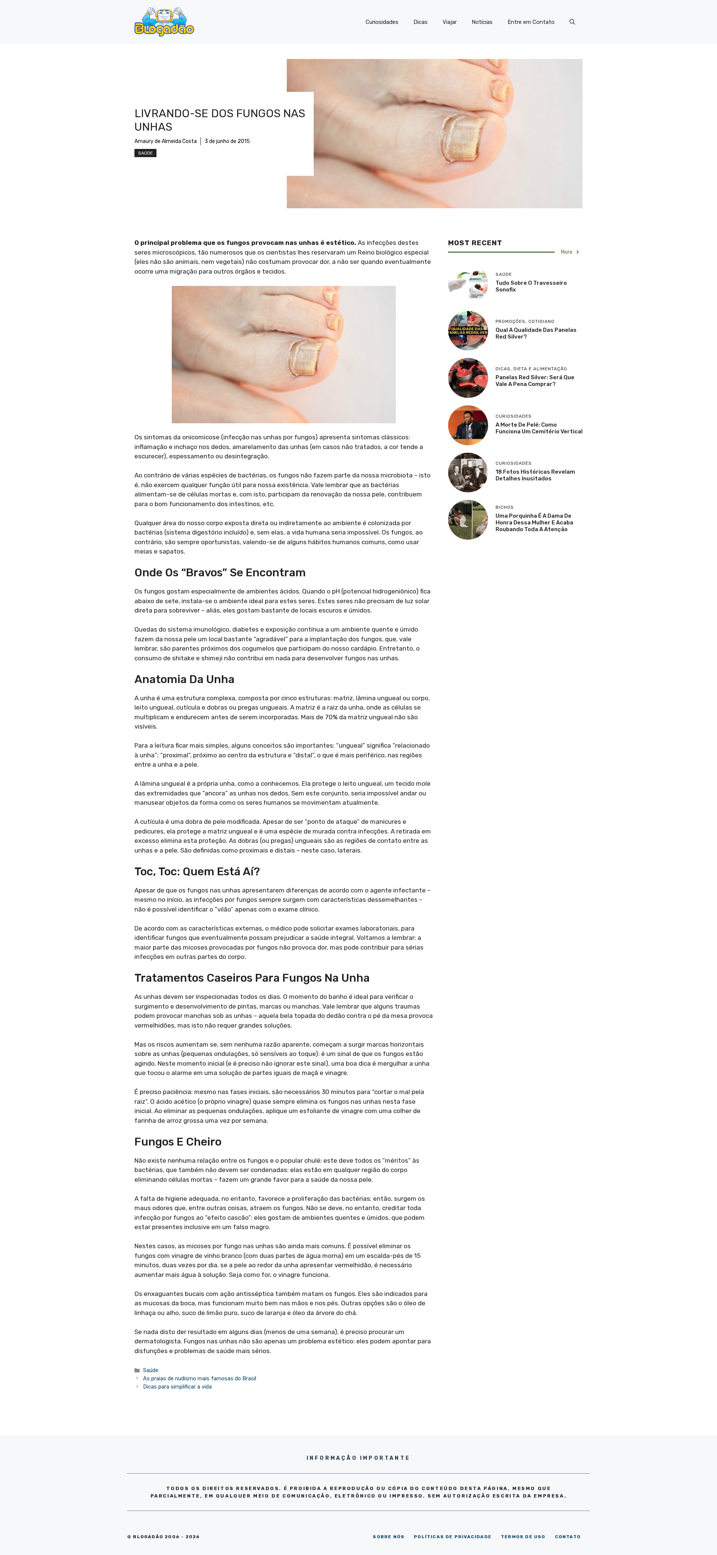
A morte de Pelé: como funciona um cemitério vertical (539, 428)
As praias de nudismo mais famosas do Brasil (199, 1378)
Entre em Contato (531, 22)
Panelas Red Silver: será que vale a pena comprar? (535, 380)
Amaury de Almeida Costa (165, 141)
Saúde (145, 153)
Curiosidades (382, 22)
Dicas (420, 22)
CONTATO (568, 1536)
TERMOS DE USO (523, 1536)
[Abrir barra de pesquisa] (572, 22)
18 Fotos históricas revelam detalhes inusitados (535, 475)
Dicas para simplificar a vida (177, 1386)
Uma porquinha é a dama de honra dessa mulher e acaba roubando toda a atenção (534, 522)
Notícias (482, 22)
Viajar (450, 22)
